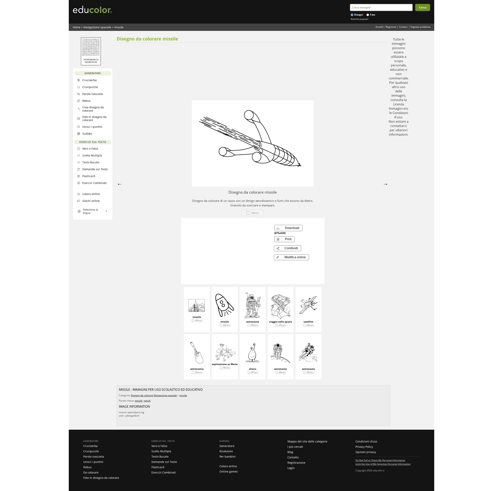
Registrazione (296, 462)
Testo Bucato (159, 456)
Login (291, 468)
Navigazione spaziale (97, 27)
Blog (290, 452)
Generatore (226, 446)
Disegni (358, 14)
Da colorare (90, 472)
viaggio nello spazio (280, 321)
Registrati (391, 27)
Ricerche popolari (359, 18)
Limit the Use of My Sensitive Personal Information (382, 463)
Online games (228, 471)
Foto (372, 14)
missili (147, 400)
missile (119, 27)
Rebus (87, 467)
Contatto (293, 457)
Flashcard (157, 467)
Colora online (228, 466)
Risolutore (226, 451)
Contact (403, 27)
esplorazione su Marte (225, 364)
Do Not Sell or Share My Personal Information (380, 460)
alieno (252, 369)
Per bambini (227, 456)
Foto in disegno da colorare (101, 478)
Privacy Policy (364, 447)
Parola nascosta (93, 456)
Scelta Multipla (161, 451)
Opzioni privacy (365, 452)
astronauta (252, 321)
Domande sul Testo (164, 462)
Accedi (379, 27)
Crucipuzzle (91, 451)
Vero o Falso (159, 446)
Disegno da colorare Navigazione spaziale (154, 395)
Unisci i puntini (93, 462)
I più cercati (295, 447)
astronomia (197, 369)
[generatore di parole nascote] (91, 64)
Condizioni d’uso (366, 441)
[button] (291, 257)
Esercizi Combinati (163, 472)
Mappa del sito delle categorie (307, 441)
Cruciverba (90, 446)
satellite (308, 321)
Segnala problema (420, 27)
